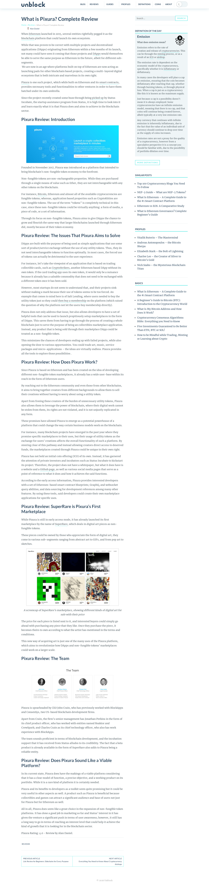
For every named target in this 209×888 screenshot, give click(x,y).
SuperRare (61, 524)
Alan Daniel (34, 28)
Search (181, 18)
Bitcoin (42, 194)
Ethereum (35, 33)
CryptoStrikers (61, 267)
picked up (98, 97)
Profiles (125, 4)
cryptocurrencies (170, 50)
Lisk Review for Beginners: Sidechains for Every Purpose (46, 860)
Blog (82, 4)
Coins (158, 4)
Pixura (25, 82)
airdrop (161, 57)
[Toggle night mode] (182, 4)
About (168, 4)
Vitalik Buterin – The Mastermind (157, 237)
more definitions (147, 162)
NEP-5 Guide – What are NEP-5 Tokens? (161, 192)
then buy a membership (72, 300)
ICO (152, 57)
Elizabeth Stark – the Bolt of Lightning (160, 251)
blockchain (27, 38)
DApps (97, 53)
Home (23, 25)
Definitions (144, 4)
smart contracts (109, 82)
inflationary (170, 69)
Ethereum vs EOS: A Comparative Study (160, 206)
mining (161, 54)
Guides (109, 4)
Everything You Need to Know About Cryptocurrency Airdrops (100, 861)
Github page (47, 469)
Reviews (94, 4)
